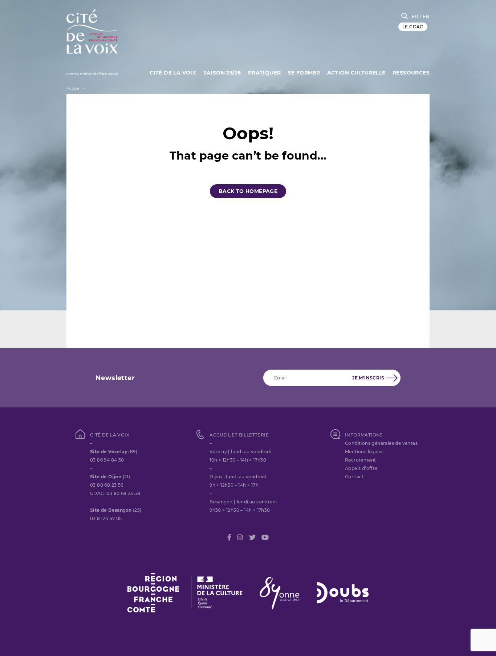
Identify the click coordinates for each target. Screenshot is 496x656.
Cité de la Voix (173, 72)
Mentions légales (364, 451)
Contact (354, 476)
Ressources (411, 72)
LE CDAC (412, 26)
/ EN (425, 16)
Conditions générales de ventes (381, 443)
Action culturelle (356, 72)
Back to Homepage (248, 191)
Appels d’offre (361, 468)
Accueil (74, 88)
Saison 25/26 (222, 72)
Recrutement (360, 460)
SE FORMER (304, 72)
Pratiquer (264, 72)
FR (415, 16)
